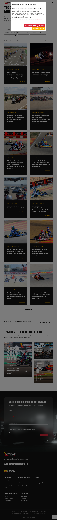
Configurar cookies (38, 28)
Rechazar (41, 25)
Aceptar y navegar (30, 25)
